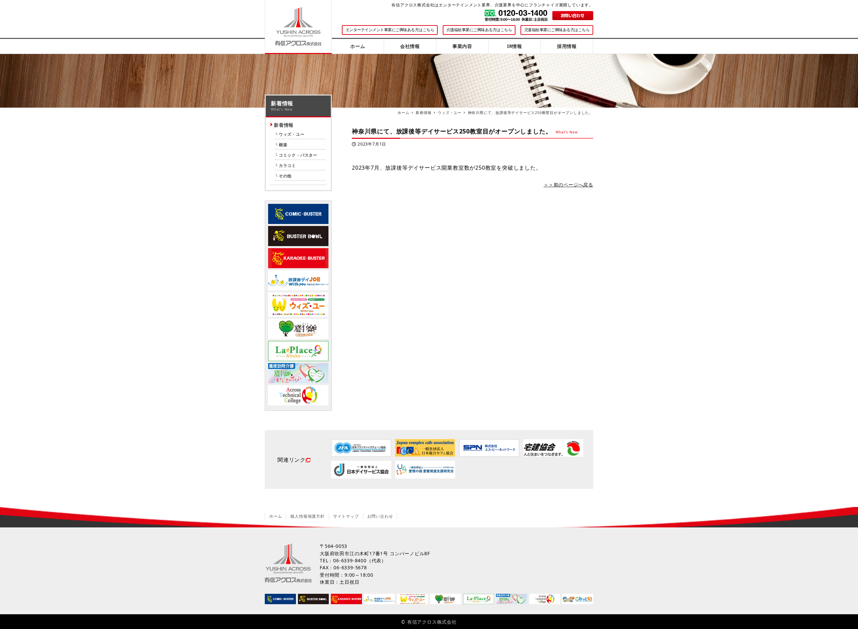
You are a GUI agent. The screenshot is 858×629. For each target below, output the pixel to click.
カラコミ (287, 165)
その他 (285, 176)
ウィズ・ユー (292, 134)
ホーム (275, 516)
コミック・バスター (298, 155)
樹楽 (283, 145)
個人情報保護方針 (307, 516)
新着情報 (284, 125)
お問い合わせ (380, 516)
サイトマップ (346, 516)
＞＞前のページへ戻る (568, 184)
